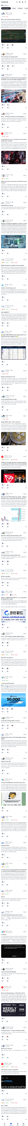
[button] (5, 17)
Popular (14, 8)
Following (20, 8)
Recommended (5, 8)
